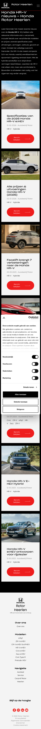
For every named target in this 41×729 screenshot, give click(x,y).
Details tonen (28, 387)
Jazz (12, 423)
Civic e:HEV (20, 651)
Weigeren (20, 409)
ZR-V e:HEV (20, 641)
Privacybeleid (20, 718)
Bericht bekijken (16, 138)
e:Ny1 (21, 420)
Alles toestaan (20, 394)
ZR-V (17, 423)
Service (21, 675)
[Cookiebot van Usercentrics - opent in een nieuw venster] (28, 317)
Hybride (16, 129)
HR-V (9, 129)
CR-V (15, 420)
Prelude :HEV (20, 660)
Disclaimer (20, 723)
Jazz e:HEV (20, 654)
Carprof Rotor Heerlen (20, 680)
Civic (9, 420)
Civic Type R (20, 657)
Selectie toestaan (20, 402)
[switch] (35, 364)
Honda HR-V (13, 32)
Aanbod (20, 672)
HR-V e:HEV (21, 648)
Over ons (20, 626)
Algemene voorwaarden (20, 721)
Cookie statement (20, 725)
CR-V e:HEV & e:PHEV (21, 644)
